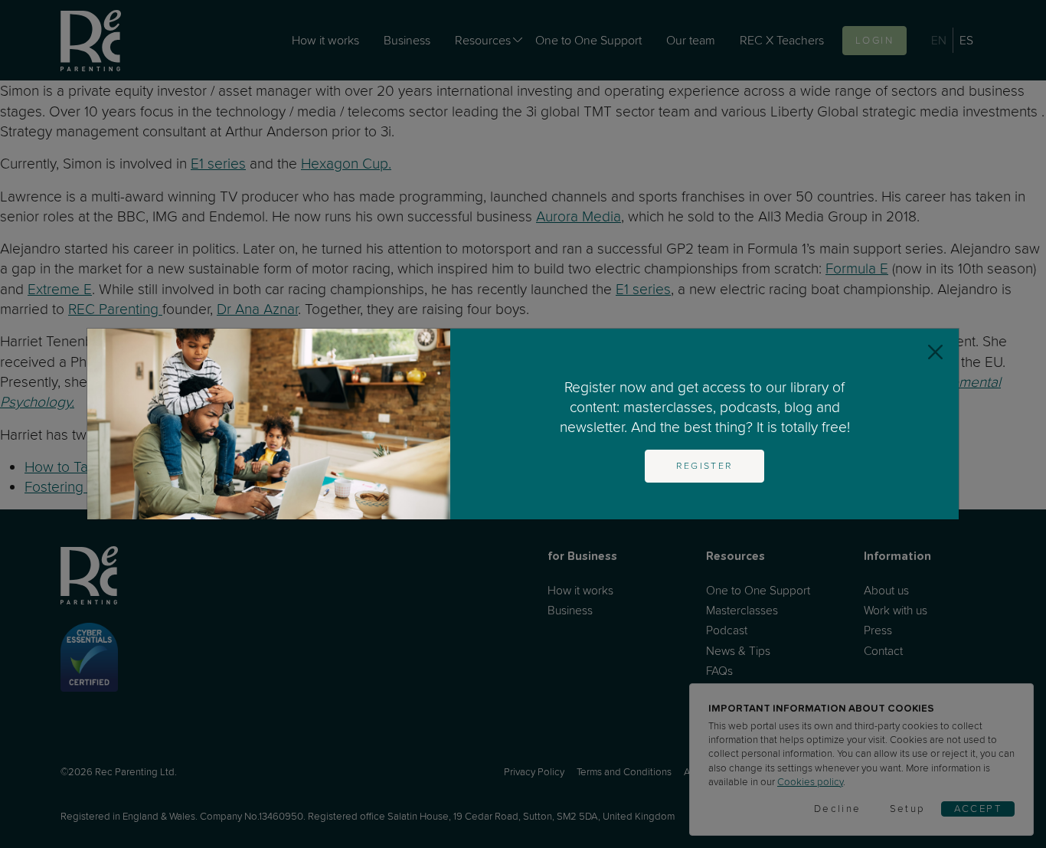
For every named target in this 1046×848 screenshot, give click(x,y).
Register (704, 465)
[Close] (935, 352)
